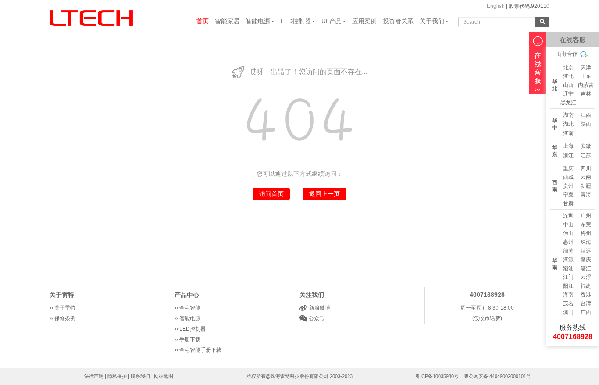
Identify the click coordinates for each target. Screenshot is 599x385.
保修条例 (64, 318)
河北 (568, 76)
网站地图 (163, 376)
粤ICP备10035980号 (437, 376)
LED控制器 (296, 21)
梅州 (586, 233)
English (496, 6)
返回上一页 (324, 193)
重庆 (568, 168)
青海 (586, 195)
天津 (586, 67)
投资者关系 (398, 21)
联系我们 (140, 376)
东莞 (586, 224)
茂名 (568, 303)
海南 (568, 295)
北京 (568, 67)
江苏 (586, 156)
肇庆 (586, 260)
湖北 (568, 124)
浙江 (568, 156)
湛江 (586, 268)
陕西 (586, 124)
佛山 (568, 233)
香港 (586, 295)
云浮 (586, 277)
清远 (586, 251)
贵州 (568, 186)
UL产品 (331, 21)
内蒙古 (586, 85)
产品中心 (187, 294)
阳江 (568, 286)
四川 (586, 168)
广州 (586, 216)
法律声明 (93, 376)
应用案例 (364, 21)
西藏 (568, 177)
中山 (568, 224)
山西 (568, 85)
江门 (568, 277)
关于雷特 (62, 294)
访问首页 (271, 193)
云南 (586, 177)
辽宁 (568, 94)
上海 (568, 146)
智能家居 (227, 21)
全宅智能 (189, 308)
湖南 (568, 115)
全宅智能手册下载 (200, 350)
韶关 (568, 251)
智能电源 (258, 21)
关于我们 (432, 21)
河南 (568, 133)
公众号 (315, 318)
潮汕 (568, 268)
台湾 (586, 303)
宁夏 (568, 195)
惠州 (568, 242)
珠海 (586, 242)
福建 (586, 286)
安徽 (586, 146)
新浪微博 (318, 308)
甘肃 (568, 203)
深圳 (568, 216)
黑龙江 (568, 103)
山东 (586, 76)
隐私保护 (117, 376)
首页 (202, 21)
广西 (586, 312)
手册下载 (189, 339)
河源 (568, 260)
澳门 (568, 312)
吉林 (586, 94)
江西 (586, 115)
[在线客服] (537, 63)
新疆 (586, 186)
